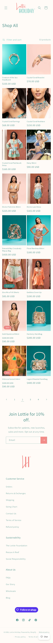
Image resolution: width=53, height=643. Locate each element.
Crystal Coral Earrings (11, 121)
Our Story (10, 584)
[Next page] (46, 399)
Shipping (10, 500)
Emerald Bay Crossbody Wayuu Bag (11, 249)
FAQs (8, 577)
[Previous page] (6, 399)
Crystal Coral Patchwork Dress (11, 164)
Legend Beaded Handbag (37, 379)
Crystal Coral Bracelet (35, 77)
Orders (9, 486)
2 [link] (22, 399)
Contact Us (11, 513)
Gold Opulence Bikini (10, 334)
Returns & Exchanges (16, 493)
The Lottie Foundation (16, 545)
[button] (6, 8)
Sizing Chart (11, 506)
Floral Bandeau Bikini (35, 248)
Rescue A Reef (12, 552)
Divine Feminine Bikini (11, 207)
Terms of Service (13, 520)
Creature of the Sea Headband (9, 78)
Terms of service (35, 637)
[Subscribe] (43, 440)
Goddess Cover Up (34, 292)
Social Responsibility (16, 559)
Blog (8, 597)
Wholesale (11, 591)
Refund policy (12, 527)
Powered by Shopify (28, 632)
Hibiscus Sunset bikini (11, 379)
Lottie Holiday (15, 632)
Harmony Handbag (34, 334)
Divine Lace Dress (34, 207)
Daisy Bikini (31, 163)
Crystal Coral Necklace (36, 121)
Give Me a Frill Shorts (10, 292)
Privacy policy (20, 637)
